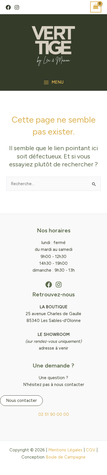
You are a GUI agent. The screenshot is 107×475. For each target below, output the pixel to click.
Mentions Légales (65, 450)
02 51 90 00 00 (53, 414)
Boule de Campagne (66, 457)
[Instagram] (16, 7)
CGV (90, 450)
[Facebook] (8, 7)
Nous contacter (21, 400)
